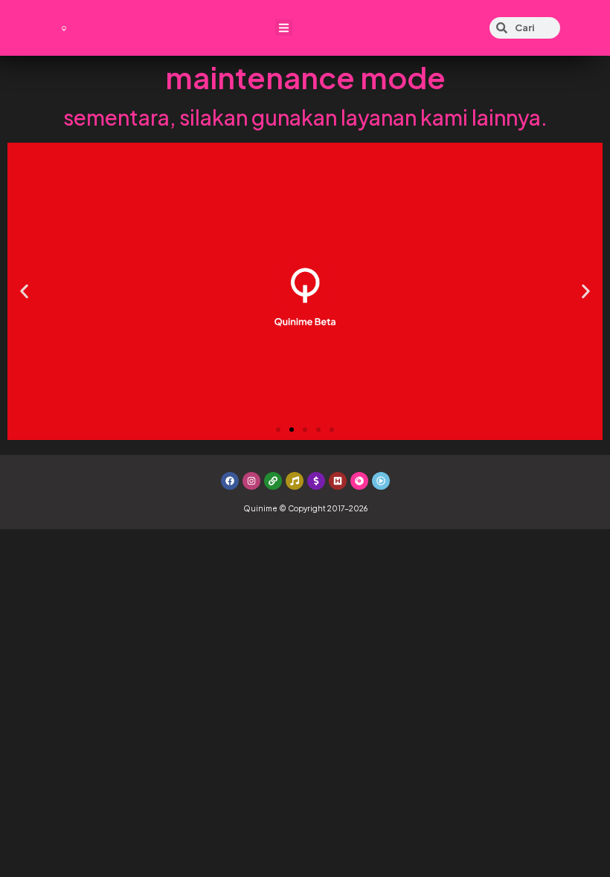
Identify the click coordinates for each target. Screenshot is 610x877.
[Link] (273, 481)
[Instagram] (251, 481)
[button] (283, 27)
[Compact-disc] (359, 481)
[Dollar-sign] (316, 481)
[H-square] (338, 481)
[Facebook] (230, 481)
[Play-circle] (381, 481)
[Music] (295, 481)
